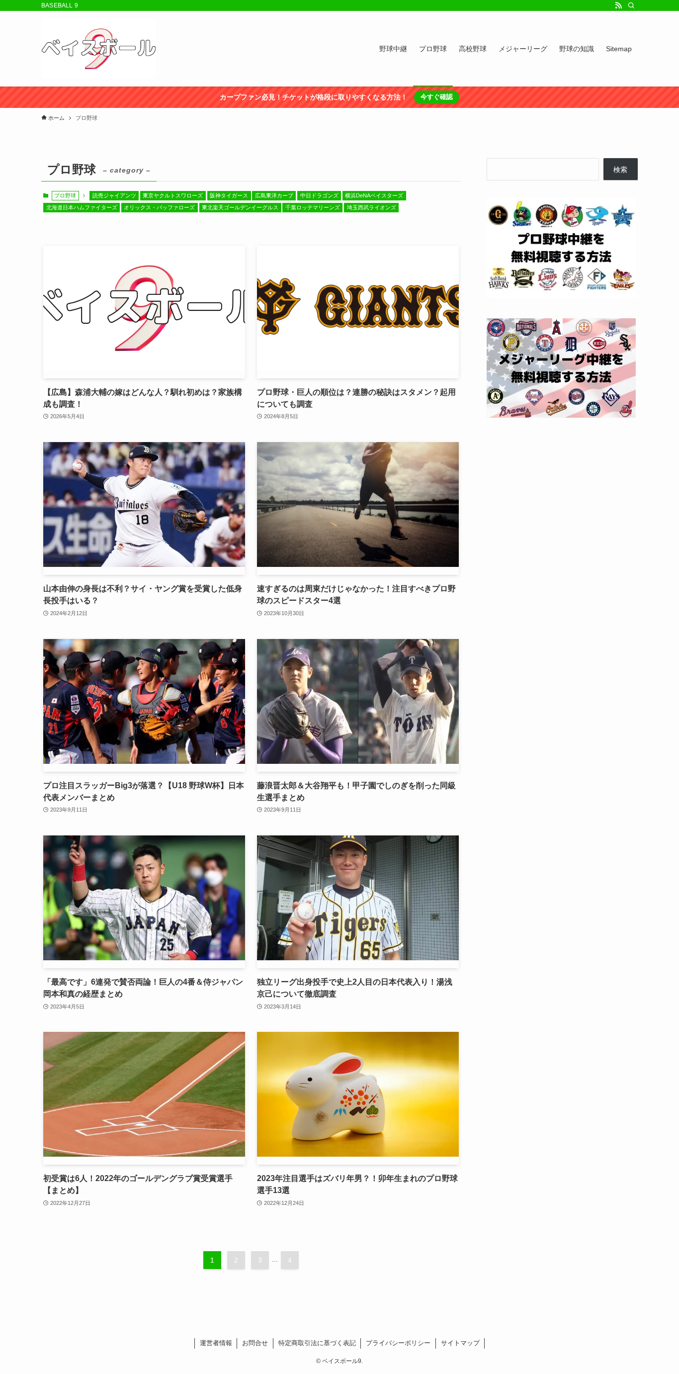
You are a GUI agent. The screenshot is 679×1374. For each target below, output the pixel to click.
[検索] (631, 5)
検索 (620, 170)
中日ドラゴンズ (319, 195)
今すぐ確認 (437, 96)
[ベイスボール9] (98, 49)
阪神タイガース (229, 195)
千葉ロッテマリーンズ (312, 207)
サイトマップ (460, 1343)
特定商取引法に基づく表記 (317, 1343)
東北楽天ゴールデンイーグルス (240, 207)
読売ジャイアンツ (114, 195)
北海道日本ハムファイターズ (81, 207)
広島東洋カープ (274, 195)
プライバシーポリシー (398, 1343)
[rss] (618, 5)
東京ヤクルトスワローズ (173, 195)
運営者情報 (216, 1343)
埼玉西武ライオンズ (371, 207)
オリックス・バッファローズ (159, 207)
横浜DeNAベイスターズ (374, 195)
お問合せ (255, 1343)
